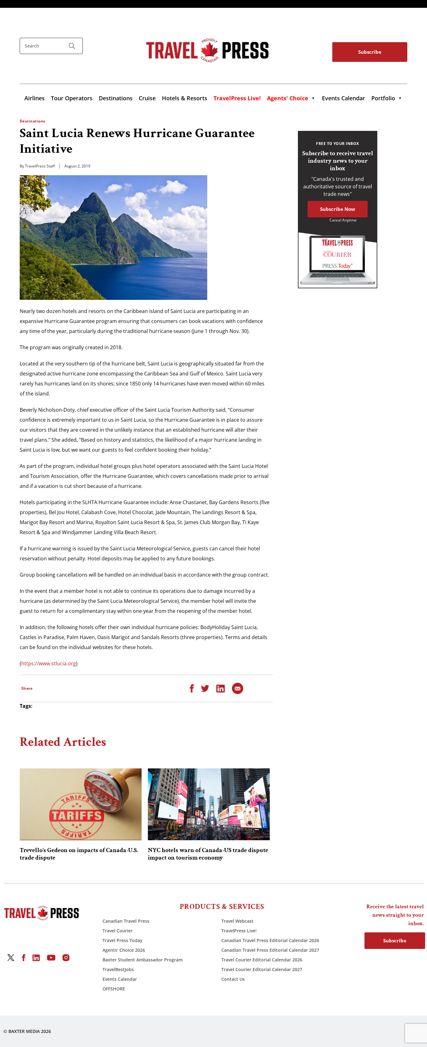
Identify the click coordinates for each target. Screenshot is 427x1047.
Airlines (34, 98)
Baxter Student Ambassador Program (143, 960)
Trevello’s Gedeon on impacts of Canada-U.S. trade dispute (79, 853)
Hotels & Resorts (184, 98)
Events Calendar (343, 98)
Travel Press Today (123, 940)
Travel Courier (118, 931)
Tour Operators (72, 98)
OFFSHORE (114, 989)
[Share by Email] (237, 688)
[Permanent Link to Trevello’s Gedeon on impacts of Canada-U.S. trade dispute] (81, 804)
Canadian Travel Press (126, 921)
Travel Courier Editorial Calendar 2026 (261, 960)
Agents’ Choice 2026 (124, 950)
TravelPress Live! (239, 931)
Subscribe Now (337, 209)
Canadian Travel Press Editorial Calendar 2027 (270, 950)
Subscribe (369, 52)
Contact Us (233, 979)
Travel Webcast (237, 921)
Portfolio (383, 98)
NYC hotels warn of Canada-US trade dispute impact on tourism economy (208, 853)
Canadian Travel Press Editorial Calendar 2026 (270, 940)
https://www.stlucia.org (48, 663)
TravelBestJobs (118, 969)
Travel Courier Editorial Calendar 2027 (261, 969)
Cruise (147, 98)
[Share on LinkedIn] (220, 688)
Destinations (116, 98)
